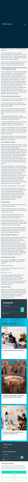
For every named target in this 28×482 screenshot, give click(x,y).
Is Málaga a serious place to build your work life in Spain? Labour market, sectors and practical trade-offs (13, 396)
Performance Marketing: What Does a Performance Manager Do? (13, 433)
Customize (14, 475)
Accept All (14, 472)
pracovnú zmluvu (6, 272)
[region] (14, 471)
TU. (19, 78)
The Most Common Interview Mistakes (13, 350)
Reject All (14, 479)
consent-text (8, 313)
